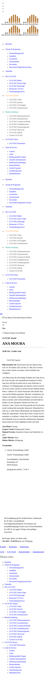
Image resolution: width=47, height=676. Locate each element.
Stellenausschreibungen (17, 662)
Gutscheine (13, 573)
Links (11, 653)
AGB (2, 552)
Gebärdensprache (15, 670)
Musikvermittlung (11, 617)
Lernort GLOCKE (16, 640)
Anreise (12, 651)
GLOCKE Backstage (17, 595)
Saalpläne (12, 570)
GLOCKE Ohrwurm (16, 634)
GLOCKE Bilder (15, 590)
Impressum (13, 547)
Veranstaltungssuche (16, 568)
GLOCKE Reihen (11, 604)
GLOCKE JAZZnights (17, 612)
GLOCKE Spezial (15, 609)
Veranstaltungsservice (17, 601)
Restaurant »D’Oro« (16, 598)
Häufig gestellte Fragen (17, 656)
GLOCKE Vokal (15, 606)
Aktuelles (8, 584)
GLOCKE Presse (11, 642)
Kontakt (3, 547)
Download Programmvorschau (20, 581)
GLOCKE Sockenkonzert (18, 623)
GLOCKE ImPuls (15, 637)
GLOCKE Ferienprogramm (19, 631)
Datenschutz (24, 547)
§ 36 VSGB (11, 552)
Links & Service (10, 648)
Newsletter (13, 579)
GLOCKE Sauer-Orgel (17, 593)
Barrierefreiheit (24, 552)
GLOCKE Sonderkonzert (18, 615)
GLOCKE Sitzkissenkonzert (19, 620)
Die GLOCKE (10, 587)
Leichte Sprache (15, 667)
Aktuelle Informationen (17, 659)
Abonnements (14, 576)
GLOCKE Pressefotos (17, 645)
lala (1, 314)
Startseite (8, 562)
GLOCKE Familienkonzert (19, 628)
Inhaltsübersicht (38, 552)
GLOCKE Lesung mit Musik (19, 626)
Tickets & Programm (12, 565)
